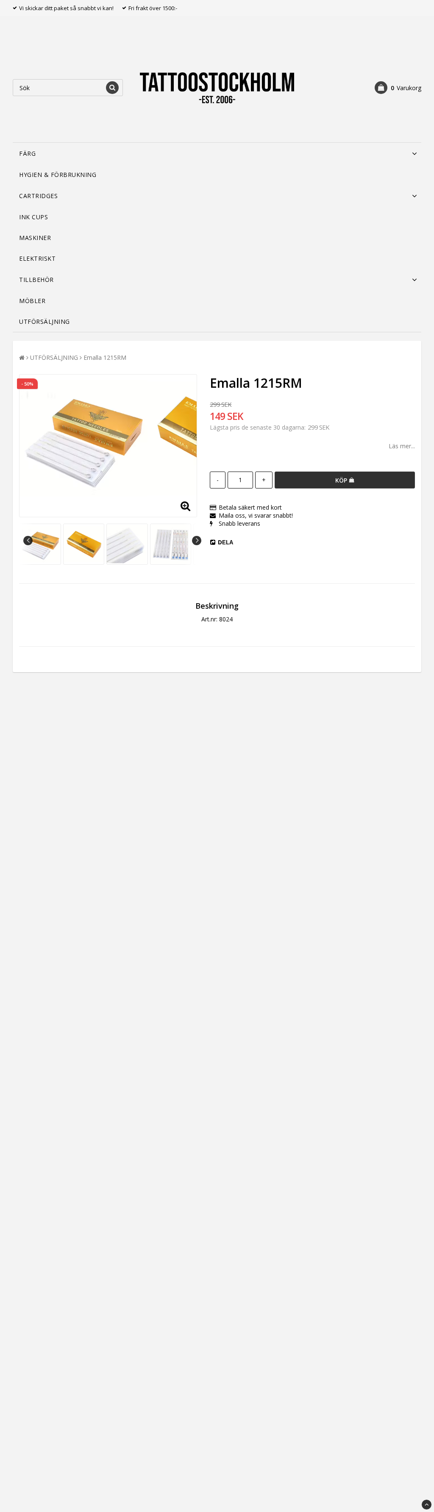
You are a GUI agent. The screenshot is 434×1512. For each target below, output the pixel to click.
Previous (28, 540)
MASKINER (35, 238)
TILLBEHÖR (36, 280)
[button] (398, 87)
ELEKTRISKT (37, 258)
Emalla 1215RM (104, 357)
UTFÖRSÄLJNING (44, 321)
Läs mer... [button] (402, 446)
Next (196, 540)
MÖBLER (32, 301)
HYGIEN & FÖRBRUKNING (57, 175)
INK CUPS (33, 217)
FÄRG (27, 153)
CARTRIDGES (38, 196)
